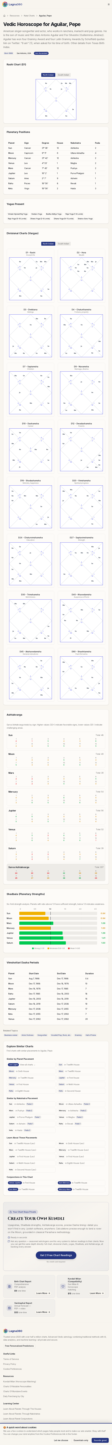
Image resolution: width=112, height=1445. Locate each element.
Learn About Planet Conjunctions (18, 1419)
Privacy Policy (9, 1364)
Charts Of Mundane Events (15, 1391)
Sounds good (100, 1440)
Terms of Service (11, 1359)
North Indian (48, 75)
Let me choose (61, 1440)
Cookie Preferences (12, 1369)
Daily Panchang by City (13, 1396)
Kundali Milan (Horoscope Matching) (19, 1381)
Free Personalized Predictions (19, 1346)
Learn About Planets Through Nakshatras (21, 1414)
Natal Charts (29, 15)
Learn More (41, 1293)
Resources (15, 15)
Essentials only (81, 1440)
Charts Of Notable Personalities (17, 1386)
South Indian (63, 75)
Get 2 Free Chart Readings (56, 1255)
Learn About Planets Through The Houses (22, 1409)
